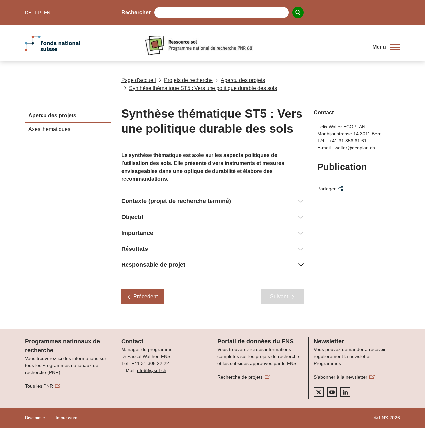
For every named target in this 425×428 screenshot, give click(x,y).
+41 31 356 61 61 (348, 140)
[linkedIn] (345, 392)
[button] (386, 47)
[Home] (253, 45)
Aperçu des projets (243, 80)
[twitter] (319, 392)
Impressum (66, 417)
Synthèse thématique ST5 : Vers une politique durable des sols (203, 88)
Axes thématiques (49, 129)
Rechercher (136, 12)
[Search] (298, 12)
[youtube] (332, 392)
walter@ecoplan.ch (355, 147)
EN (47, 12)
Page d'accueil (138, 80)
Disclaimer (35, 417)
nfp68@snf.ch (151, 370)
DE (28, 12)
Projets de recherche (188, 80)
